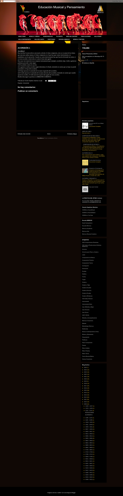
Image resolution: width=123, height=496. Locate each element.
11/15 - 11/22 (89, 410)
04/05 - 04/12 (89, 472)
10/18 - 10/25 (89, 422)
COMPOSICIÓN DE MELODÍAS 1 (91, 136)
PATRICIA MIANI (89, 412)
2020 (85, 379)
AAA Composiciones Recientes (90, 242)
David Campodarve (87, 223)
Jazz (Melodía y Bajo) (88, 307)
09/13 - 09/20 (89, 433)
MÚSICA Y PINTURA (78, 39)
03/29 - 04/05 (89, 474)
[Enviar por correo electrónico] (49, 81)
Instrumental (26, 83)
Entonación (85, 268)
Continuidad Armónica (95, 160)
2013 (85, 395)
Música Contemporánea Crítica (90, 331)
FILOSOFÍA (59, 36)
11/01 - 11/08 (89, 420)
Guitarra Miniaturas (87, 296)
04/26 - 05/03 (89, 465)
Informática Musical (87, 298)
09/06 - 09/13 (89, 436)
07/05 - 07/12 (89, 454)
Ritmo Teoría (85, 353)
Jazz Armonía (85, 309)
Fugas (84, 279)
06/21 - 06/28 (89, 459)
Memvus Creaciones (87, 320)
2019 (85, 381)
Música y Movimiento (87, 334)
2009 (85, 404)
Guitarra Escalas (86, 293)
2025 (85, 367)
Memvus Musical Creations (89, 234)
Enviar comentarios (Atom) (50, 138)
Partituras (84, 339)
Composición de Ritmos (88, 257)
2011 (85, 399)
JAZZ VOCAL (85, 315)
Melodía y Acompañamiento (89, 318)
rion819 (59, 492)
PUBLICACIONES (86, 36)
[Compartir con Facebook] (54, 81)
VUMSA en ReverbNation (88, 212)
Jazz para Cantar (93, 187)
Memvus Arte (85, 231)
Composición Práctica (88, 260)
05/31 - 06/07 (89, 463)
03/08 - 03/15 (89, 479)
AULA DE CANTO (39, 39)
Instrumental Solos (87, 304)
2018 (85, 383)
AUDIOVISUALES (48, 36)
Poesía (84, 345)
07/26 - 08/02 (89, 449)
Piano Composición (87, 342)
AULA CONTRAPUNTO (24, 39)
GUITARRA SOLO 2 (87, 153)
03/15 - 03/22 (89, 477)
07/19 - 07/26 (89, 452)
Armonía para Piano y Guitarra (90, 252)
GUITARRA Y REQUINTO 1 (89, 178)
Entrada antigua (72, 134)
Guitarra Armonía (86, 290)
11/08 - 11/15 (89, 417)
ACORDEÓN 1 (89, 414)
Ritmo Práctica (86, 351)
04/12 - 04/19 (89, 470)
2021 (85, 376)
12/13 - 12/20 (89, 408)
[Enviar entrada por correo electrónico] (46, 80)
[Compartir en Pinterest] (55, 81)
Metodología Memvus (88, 326)
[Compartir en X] (52, 81)
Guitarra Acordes (86, 287)
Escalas (84, 271)
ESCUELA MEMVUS (64, 39)
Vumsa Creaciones (87, 359)
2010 (85, 401)
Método (84, 323)
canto (83, 254)
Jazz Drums (85, 312)
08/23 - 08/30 (89, 440)
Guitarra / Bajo (86, 285)
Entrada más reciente (24, 134)
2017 (85, 385)
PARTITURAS (51, 39)
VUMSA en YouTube (87, 215)
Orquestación (85, 337)
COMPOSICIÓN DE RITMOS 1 (91, 144)
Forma (84, 276)
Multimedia (85, 329)
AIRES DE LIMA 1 (87, 131)
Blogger (73, 492)
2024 (85, 369)
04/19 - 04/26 (89, 468)
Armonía (84, 249)
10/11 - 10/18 (89, 424)
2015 (85, 390)
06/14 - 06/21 (89, 461)
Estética (84, 274)
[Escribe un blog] (50, 81)
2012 (85, 397)
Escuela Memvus (86, 225)
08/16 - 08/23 (89, 443)
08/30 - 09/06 (89, 438)
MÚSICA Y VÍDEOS (34, 36)
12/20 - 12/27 (89, 406)
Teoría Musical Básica (88, 356)
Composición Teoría (87, 263)
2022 (85, 374)
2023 (85, 372)
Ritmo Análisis (86, 348)
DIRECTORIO (22, 36)
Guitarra (84, 282)
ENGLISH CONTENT (71, 36)
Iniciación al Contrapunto (95, 168)
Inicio (48, 134)
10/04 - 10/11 (89, 427)
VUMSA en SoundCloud (88, 210)
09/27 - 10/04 (89, 429)
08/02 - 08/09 (89, 447)
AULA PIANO (97, 36)
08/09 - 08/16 (89, 445)
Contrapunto (85, 265)
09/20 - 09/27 (89, 431)
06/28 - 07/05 (89, 456)
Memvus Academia (87, 228)
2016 (85, 388)
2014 (85, 392)
